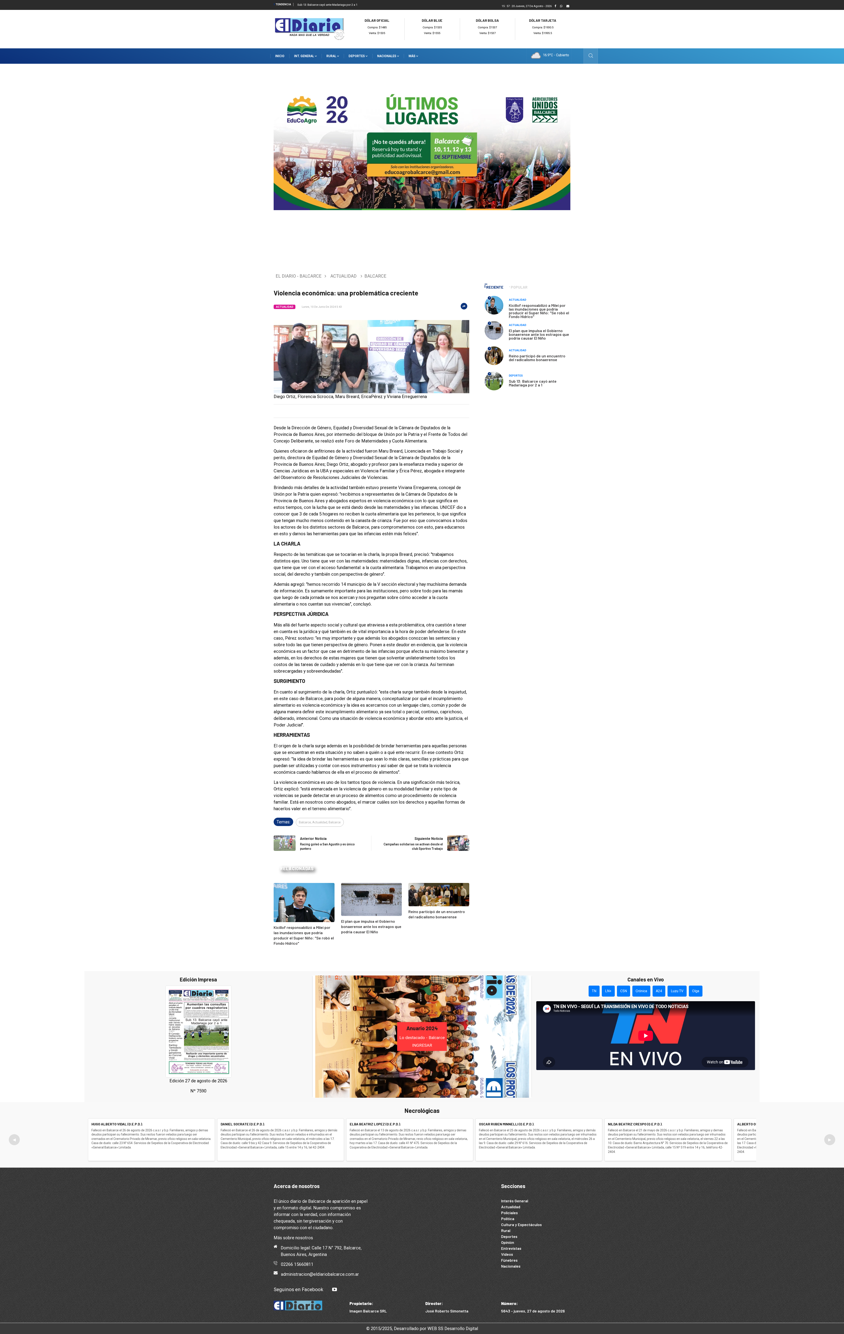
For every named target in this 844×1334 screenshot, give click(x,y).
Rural (331, 56)
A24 (659, 991)
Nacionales (387, 56)
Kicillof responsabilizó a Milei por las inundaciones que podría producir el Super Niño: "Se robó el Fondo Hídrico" (539, 311)
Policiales (509, 1212)
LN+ (608, 991)
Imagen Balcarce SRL (368, 1311)
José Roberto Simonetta (446, 1311)
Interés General (514, 1200)
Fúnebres (509, 1260)
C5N (623, 991)
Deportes (357, 56)
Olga (695, 991)
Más (412, 56)
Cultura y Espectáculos (521, 1224)
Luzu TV (677, 991)
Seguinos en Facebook (298, 1289)
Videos (507, 1254)
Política (507, 1218)
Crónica (641, 991)
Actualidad (343, 276)
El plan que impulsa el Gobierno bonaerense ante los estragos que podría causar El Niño (371, 926)
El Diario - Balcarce (299, 276)
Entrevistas (511, 1248)
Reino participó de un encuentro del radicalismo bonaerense (537, 357)
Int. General (304, 56)
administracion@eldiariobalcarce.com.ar (320, 1274)
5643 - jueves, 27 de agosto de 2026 (533, 1311)
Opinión (507, 1242)
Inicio (279, 56)
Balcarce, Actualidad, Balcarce (320, 822)
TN (594, 991)
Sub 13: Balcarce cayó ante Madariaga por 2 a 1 (327, 4)
